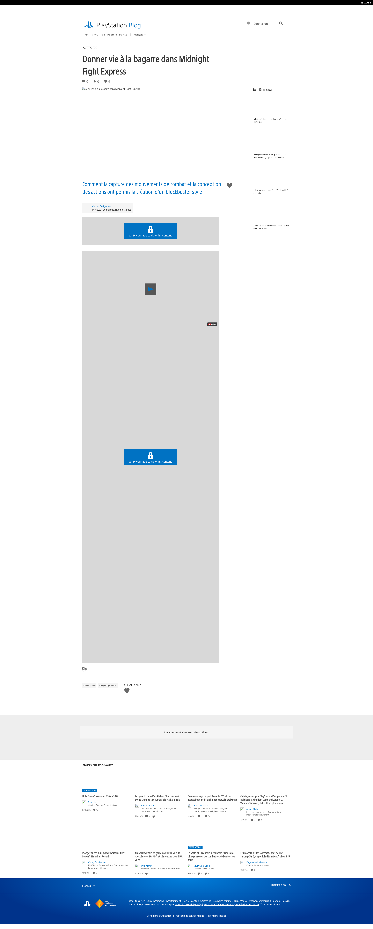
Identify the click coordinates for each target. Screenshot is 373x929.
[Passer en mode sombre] (249, 24)
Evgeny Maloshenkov (256, 862)
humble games (89, 685)
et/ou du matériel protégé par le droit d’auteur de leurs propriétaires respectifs (217, 904)
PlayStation (118, 25)
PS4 (103, 34)
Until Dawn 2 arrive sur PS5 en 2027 (100, 796)
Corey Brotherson (97, 862)
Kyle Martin (146, 865)
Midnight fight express (108, 685)
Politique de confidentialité (189, 915)
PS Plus (123, 34)
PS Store (112, 34)
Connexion (261, 23)
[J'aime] (94, 810)
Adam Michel (147, 805)
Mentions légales (217, 915)
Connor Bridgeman (101, 206)
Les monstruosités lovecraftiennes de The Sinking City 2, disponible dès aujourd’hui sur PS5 (265, 854)
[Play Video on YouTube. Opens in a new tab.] (212, 324)
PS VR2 (94, 34)
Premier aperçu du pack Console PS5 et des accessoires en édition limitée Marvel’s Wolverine (212, 797)
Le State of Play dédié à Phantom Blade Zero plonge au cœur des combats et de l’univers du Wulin (211, 856)
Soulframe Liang (202, 865)
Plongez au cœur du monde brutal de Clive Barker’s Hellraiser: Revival (103, 854)
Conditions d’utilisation (159, 915)
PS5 (87, 34)
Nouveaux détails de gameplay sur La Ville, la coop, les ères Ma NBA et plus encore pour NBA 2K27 (158, 856)
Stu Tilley (92, 802)
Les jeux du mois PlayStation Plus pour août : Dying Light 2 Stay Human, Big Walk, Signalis (158, 797)
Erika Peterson (201, 805)
